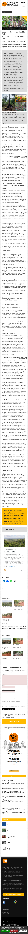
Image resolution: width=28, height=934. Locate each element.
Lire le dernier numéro (14, 770)
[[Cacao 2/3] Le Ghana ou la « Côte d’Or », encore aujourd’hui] (6, 655)
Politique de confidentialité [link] (14, 932)
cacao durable (11, 626)
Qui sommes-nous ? (15, 925)
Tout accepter (5, 930)
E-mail (3, 689)
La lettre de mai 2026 (6, 808)
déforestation (5, 628)
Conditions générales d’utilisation (9, 923)
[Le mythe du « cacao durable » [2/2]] (7, 603)
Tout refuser (14, 930)
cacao (6, 626)
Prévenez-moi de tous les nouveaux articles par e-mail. (14, 706)
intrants (18, 628)
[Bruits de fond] (5, 782)
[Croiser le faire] (5, 786)
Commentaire (5, 674)
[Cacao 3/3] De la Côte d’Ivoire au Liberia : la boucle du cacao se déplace (19, 609)
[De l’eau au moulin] (6, 792)
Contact (19, 923)
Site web (3, 694)
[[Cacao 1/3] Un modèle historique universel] (18, 655)
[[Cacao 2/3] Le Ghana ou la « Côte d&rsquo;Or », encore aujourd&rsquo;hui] (7, 615)
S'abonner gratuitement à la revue (14, 776)
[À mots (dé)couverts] (6, 788)
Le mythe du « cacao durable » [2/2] (7, 607)
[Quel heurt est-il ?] (6, 783)
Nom (3, 685)
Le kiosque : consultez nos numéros (10, 924)
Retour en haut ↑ (14, 722)
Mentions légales (6, 925)
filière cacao (12, 628)
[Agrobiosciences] (23, 6)
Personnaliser (22, 930)
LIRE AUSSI (9, 529)
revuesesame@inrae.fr (7, 800)
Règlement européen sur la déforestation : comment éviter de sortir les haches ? (6, 646)
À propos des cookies (7, 921)
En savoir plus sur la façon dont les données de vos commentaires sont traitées (13, 716)
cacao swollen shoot (21, 626)
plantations (23, 628)
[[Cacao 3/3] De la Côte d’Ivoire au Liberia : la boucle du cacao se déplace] (19, 603)
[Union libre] (4, 791)
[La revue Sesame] (4, 4)
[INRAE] (23, 2)
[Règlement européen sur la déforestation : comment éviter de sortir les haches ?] (6, 643)
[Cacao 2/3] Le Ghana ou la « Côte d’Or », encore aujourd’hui (6, 621)
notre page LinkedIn (14, 803)
